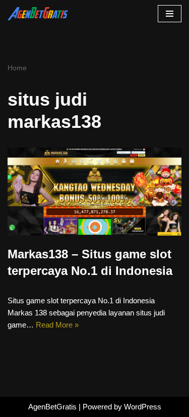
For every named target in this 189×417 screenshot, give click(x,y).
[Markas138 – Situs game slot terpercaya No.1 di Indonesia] (94, 192)
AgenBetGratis (52, 406)
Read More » (57, 324)
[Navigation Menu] (169, 13)
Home (17, 68)
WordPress (142, 406)
